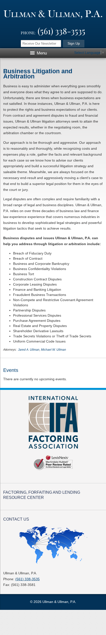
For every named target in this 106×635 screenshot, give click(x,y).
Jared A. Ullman (28, 349)
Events (10, 370)
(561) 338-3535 (61, 30)
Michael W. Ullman (53, 349)
